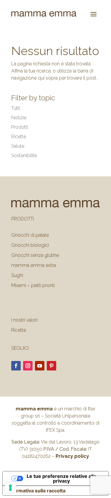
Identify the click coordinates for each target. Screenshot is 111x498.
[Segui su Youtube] (39, 365)
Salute (17, 146)
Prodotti (19, 127)
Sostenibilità (24, 155)
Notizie (18, 117)
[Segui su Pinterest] (51, 365)
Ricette (18, 136)
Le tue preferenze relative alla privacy (61, 478)
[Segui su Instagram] (28, 365)
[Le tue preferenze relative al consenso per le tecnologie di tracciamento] (10, 487)
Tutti (15, 108)
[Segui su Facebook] (16, 365)
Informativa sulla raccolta (36, 491)
